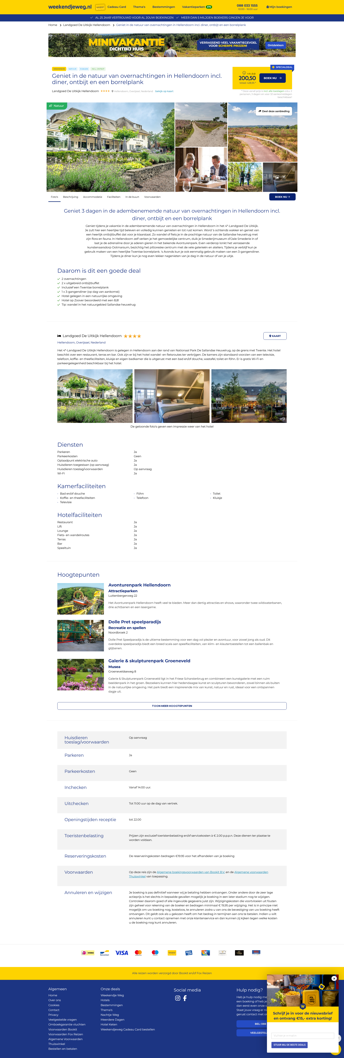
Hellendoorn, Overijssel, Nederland (81, 342)
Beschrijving (70, 196)
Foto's (54, 196)
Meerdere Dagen (113, 1020)
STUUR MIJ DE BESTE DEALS (289, 1045)
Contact (53, 1010)
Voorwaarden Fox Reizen (65, 1034)
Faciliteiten (113, 196)
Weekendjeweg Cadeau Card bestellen (128, 1029)
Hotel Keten (109, 1024)
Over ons (54, 1000)
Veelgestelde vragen (62, 1020)
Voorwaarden (152, 196)
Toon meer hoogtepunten (172, 706)
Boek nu (281, 196)
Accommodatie (92, 196)
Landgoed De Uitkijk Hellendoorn (87, 25)
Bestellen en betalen (62, 1049)
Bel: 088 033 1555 (266, 1023)
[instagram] (178, 998)
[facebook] (185, 998)
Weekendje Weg (112, 995)
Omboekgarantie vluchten (66, 1024)
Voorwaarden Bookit (62, 1029)
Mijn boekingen (280, 7)
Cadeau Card (117, 7)
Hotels (105, 1000)
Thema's (139, 7)
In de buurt (132, 196)
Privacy (53, 1015)
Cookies (53, 1005)
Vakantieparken (193, 7)
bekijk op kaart (164, 91)
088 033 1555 (247, 5)
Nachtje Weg (110, 1015)
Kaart (276, 336)
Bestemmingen (163, 7)
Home (53, 25)
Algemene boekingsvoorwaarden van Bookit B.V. (191, 872)
